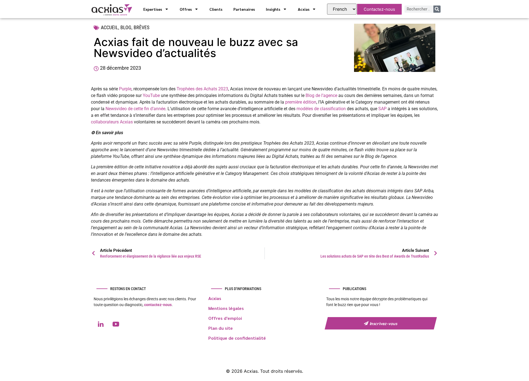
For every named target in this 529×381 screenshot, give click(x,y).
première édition (300, 102)
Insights (273, 9)
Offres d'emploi (225, 318)
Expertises (152, 9)
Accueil (109, 27)
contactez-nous (158, 304)
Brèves (141, 27)
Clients (215, 9)
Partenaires (244, 9)
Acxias (303, 9)
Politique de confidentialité (237, 338)
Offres (186, 9)
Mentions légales (226, 308)
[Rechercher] (437, 9)
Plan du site (220, 328)
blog (125, 27)
